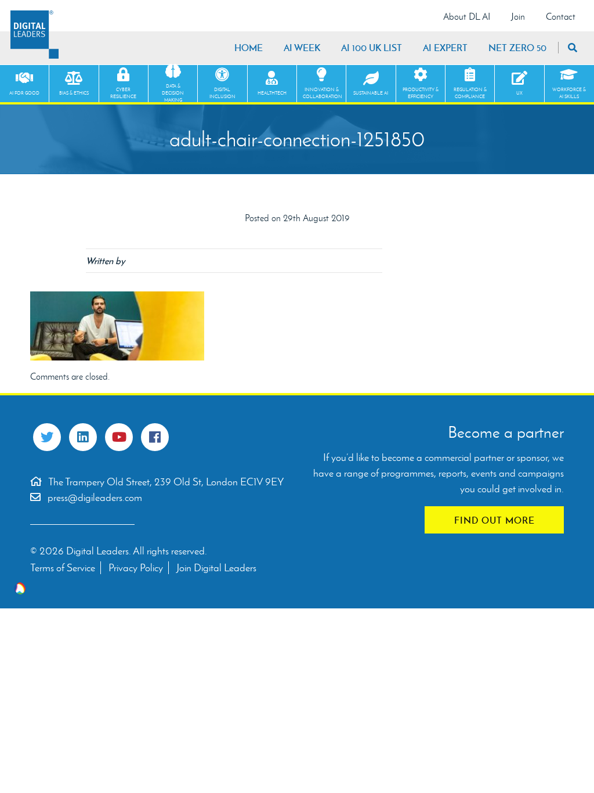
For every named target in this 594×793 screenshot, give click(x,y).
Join (518, 16)
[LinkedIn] (83, 437)
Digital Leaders (34, 34)
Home (248, 47)
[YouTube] (119, 437)
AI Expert (445, 47)
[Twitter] (47, 437)
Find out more (494, 520)
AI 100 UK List (371, 47)
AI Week (302, 47)
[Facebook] (155, 437)
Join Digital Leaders (216, 567)
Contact (560, 16)
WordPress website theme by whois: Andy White (20, 588)
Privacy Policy (135, 567)
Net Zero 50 (517, 47)
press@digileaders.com (95, 497)
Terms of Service (62, 567)
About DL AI (466, 16)
